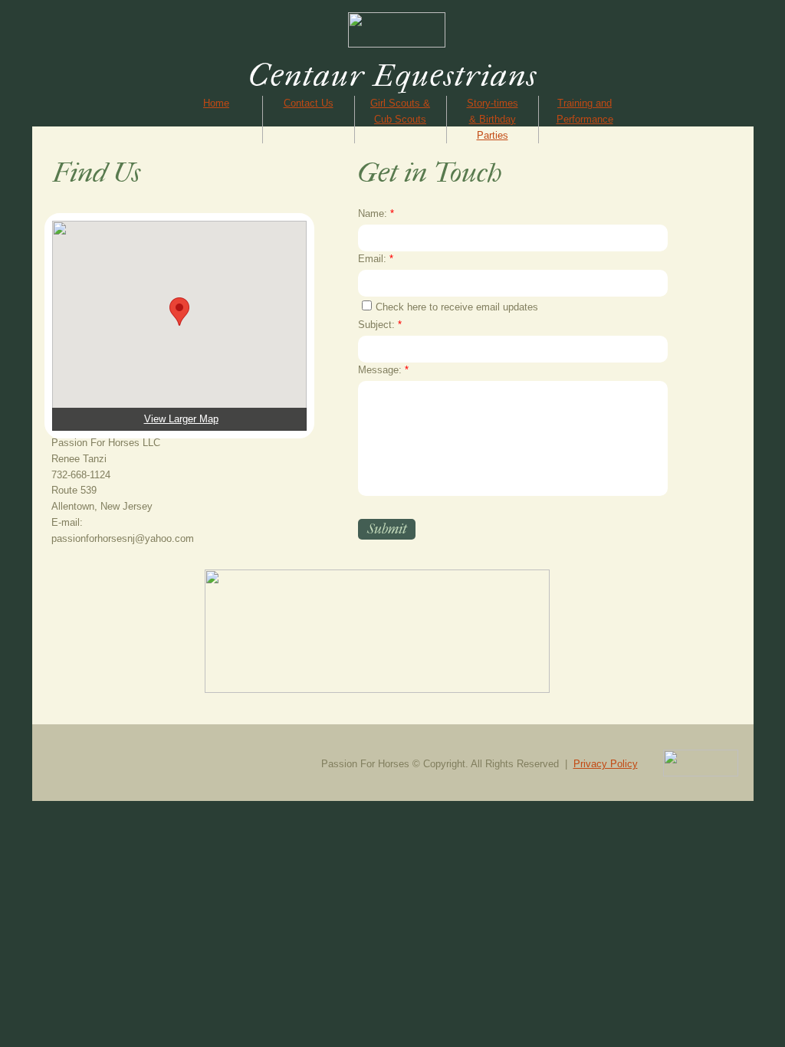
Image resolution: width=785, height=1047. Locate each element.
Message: (383, 370)
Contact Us (308, 103)
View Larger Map (181, 419)
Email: (375, 258)
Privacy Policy (605, 764)
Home (216, 103)
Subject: (380, 324)
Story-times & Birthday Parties (492, 119)
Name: (376, 213)
